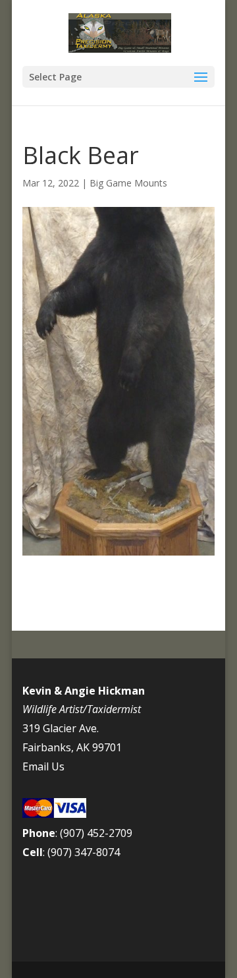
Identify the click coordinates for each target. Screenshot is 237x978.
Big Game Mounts (128, 183)
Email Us (43, 766)
